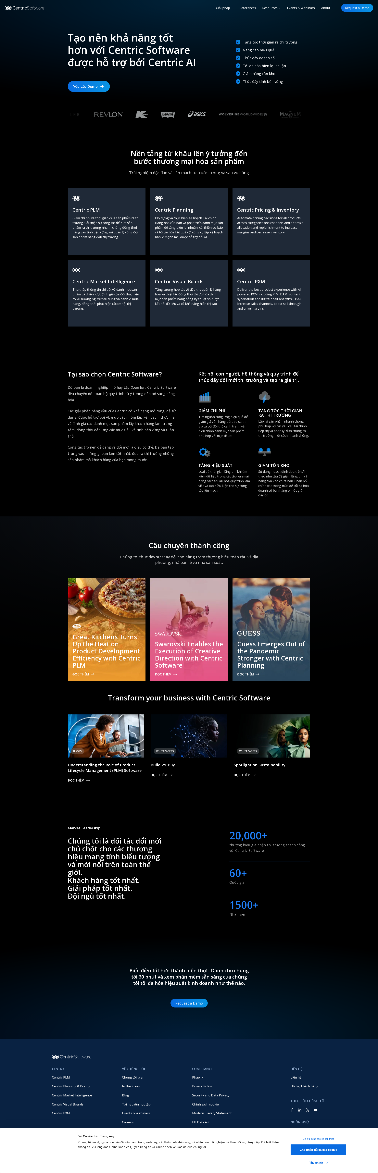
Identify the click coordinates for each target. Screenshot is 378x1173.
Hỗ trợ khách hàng (304, 1086)
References (247, 8)
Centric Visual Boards (67, 1104)
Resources (270, 8)
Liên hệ (296, 1077)
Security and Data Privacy (210, 1095)
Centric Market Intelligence (72, 1095)
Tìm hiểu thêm (84, 250)
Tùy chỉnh (316, 1162)
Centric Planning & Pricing (71, 1086)
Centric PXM (61, 1113)
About (325, 8)
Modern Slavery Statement (212, 1113)
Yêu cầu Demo (85, 86)
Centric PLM (61, 1077)
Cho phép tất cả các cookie (318, 1149)
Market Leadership (84, 828)
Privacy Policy (202, 1086)
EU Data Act (200, 1122)
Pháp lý (197, 1077)
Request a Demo (357, 8)
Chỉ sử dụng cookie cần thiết (318, 1139)
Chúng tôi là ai (132, 1077)
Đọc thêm (80, 674)
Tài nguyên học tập (136, 1104)
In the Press (131, 1086)
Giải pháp (223, 8)
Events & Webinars (301, 8)
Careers (128, 1122)
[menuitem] (84, 1077)
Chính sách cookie (205, 1104)
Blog (125, 1095)
